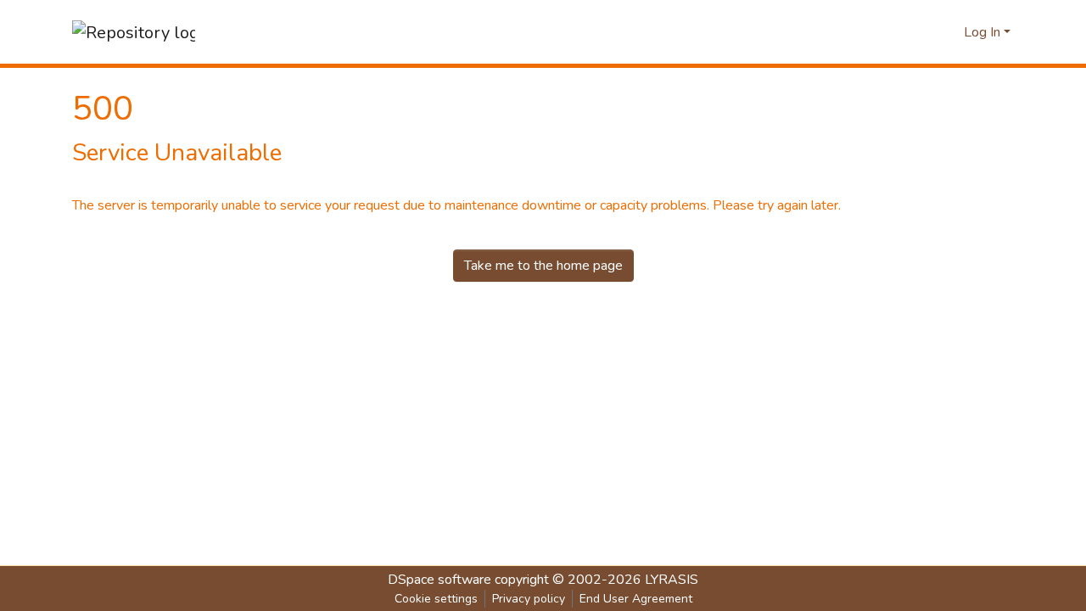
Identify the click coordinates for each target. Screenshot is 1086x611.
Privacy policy (528, 599)
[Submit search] (949, 32)
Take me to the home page (543, 265)
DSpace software (439, 579)
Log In (982, 32)
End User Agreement (635, 599)
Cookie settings (436, 599)
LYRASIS (671, 579)
